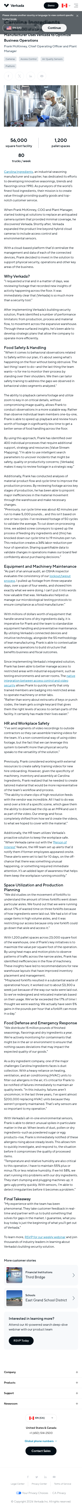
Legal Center (17, 1483)
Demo (51, 5)
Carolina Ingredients (18, 172)
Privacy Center (39, 1483)
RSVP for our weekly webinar (45, 1237)
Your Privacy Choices (35, 1493)
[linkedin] (30, 76)
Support (9, 1393)
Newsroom (10, 1404)
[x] (19, 76)
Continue (54, 28)
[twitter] (36, 1476)
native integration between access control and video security (39, 681)
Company (10, 1372)
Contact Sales (40, 1451)
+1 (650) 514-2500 (41, 1433)
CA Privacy (59, 1493)
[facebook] (8, 76)
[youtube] (54, 1476)
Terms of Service (62, 1483)
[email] (41, 76)
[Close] (77, 15)
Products (9, 1383)
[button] (41, 106)
